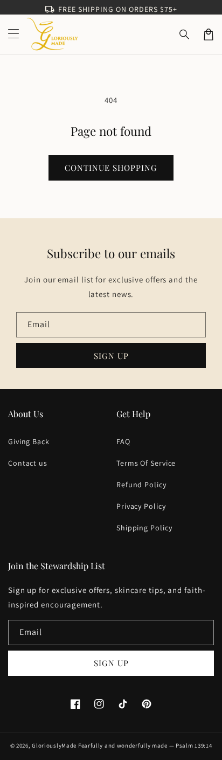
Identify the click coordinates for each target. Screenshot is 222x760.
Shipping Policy (144, 528)
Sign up (111, 355)
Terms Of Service (146, 463)
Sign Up (111, 663)
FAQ (123, 441)
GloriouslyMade (54, 745)
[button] (185, 34)
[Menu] (13, 34)
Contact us (27, 463)
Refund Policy (141, 484)
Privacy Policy (141, 506)
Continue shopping (111, 167)
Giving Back (29, 441)
